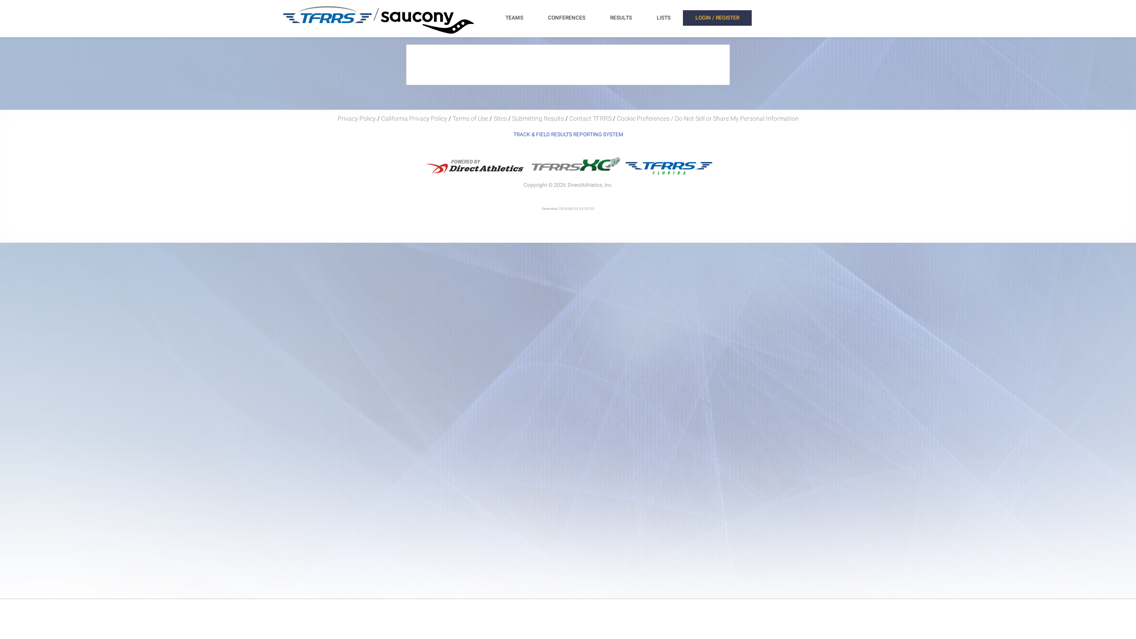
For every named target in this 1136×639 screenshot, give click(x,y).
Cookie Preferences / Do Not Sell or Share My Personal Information (708, 118)
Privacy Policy (357, 118)
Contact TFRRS (591, 118)
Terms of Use (470, 118)
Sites (500, 118)
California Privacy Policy (414, 118)
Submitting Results (538, 118)
